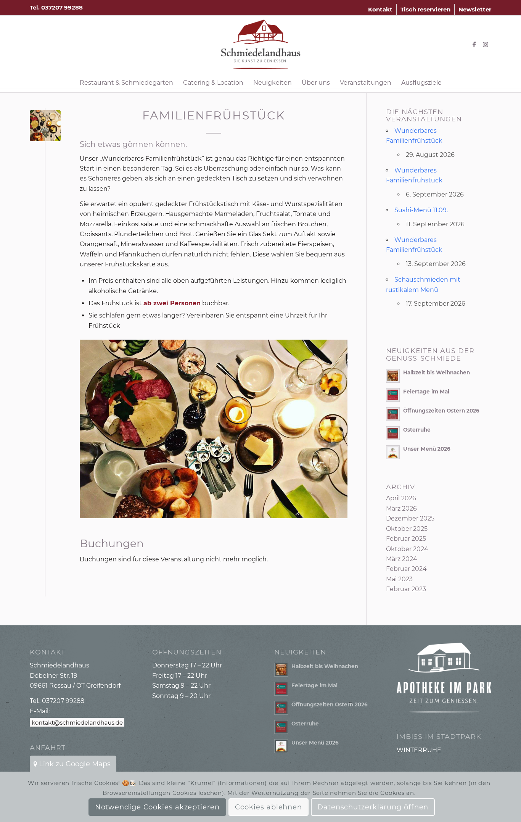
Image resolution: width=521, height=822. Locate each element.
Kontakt (380, 9)
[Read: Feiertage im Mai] (393, 395)
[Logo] (261, 44)
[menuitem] (380, 9)
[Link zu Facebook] (474, 44)
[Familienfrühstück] (45, 125)
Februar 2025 (406, 538)
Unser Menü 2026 (426, 449)
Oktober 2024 (407, 549)
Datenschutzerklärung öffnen (372, 807)
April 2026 (401, 498)
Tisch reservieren (425, 9)
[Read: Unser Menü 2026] (393, 452)
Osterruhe (417, 430)
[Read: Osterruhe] (393, 433)
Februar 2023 (406, 589)
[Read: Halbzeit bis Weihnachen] (393, 376)
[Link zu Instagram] (485, 44)
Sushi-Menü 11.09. (421, 210)
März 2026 (401, 508)
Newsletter (474, 9)
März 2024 (401, 559)
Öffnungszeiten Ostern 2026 (441, 411)
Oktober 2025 (407, 528)
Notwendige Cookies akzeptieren (157, 807)
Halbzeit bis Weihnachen (436, 372)
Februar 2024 (406, 568)
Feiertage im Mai (426, 391)
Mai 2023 (399, 579)
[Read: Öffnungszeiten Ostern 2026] (393, 414)
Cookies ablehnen (268, 807)
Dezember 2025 (410, 518)
